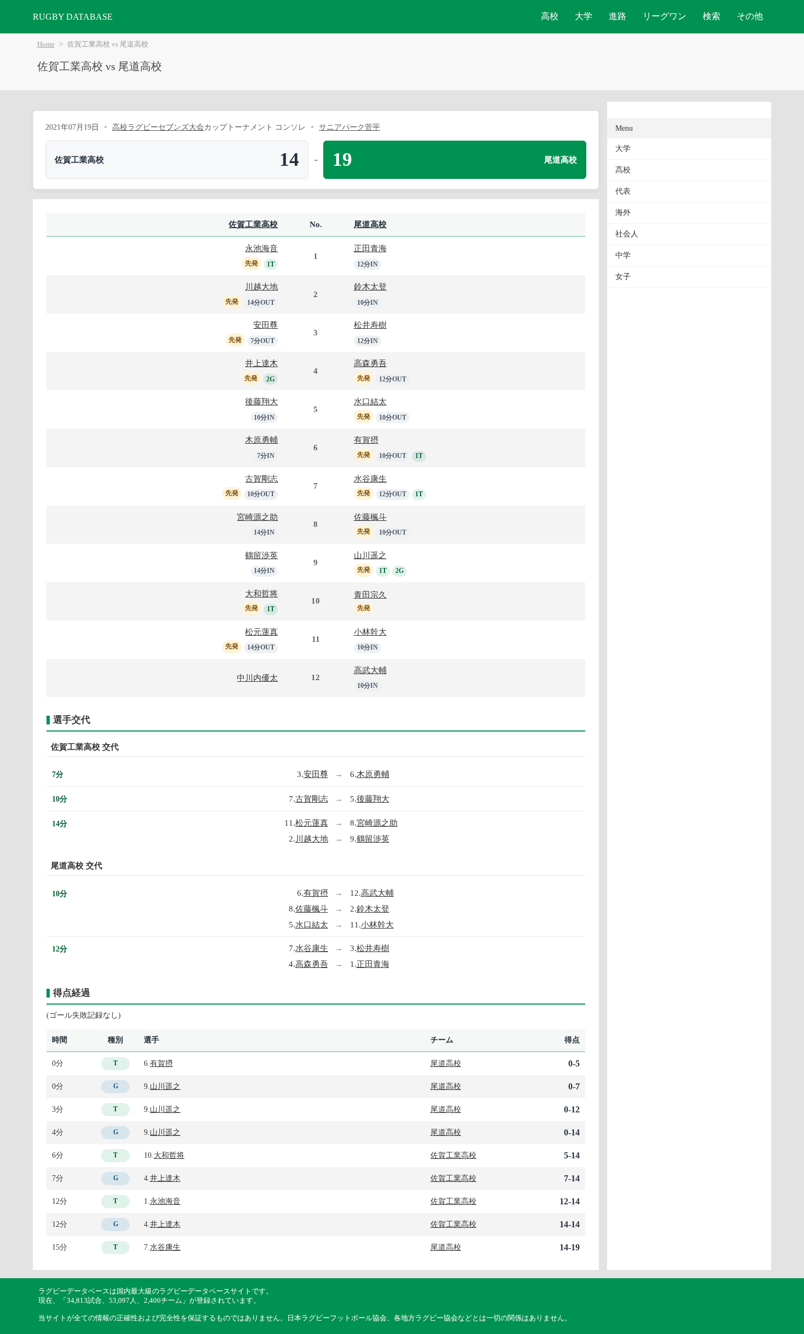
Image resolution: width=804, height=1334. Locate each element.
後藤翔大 (261, 401)
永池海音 (261, 248)
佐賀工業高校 (253, 224)
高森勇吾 (370, 363)
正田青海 (370, 248)
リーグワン (664, 16)
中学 (623, 255)
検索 (711, 16)
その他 (750, 16)
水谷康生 (370, 478)
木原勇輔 (261, 439)
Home (46, 44)
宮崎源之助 (257, 516)
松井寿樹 (370, 324)
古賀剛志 (261, 478)
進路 (617, 16)
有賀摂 (366, 439)
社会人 (626, 234)
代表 (623, 191)
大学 (583, 16)
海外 (623, 212)
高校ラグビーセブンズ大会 (158, 127)
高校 (549, 16)
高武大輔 (370, 670)
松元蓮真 (261, 631)
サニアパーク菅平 (349, 127)
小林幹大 (370, 631)
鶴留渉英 (261, 555)
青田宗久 (370, 594)
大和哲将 (261, 593)
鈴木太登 (370, 286)
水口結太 (370, 401)
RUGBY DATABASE (73, 16)
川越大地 (261, 286)
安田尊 (265, 324)
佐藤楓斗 (370, 516)
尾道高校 (370, 224)
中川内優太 (257, 677)
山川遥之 (370, 555)
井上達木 (261, 363)
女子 (623, 276)
